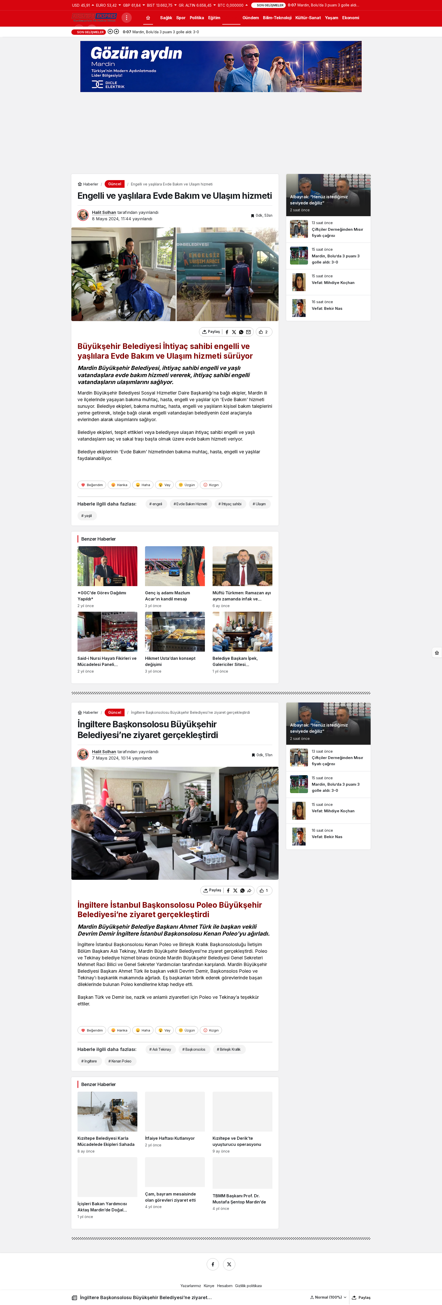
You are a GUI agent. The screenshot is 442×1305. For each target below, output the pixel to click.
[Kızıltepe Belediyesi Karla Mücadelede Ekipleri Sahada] (107, 1122)
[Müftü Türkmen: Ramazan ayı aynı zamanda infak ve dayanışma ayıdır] (242, 577)
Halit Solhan (104, 212)
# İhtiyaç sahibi (229, 504)
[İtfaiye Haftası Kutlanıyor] (175, 1122)
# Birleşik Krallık (229, 1049)
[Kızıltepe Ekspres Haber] (94, 17)
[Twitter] (229, 1264)
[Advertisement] (221, 133)
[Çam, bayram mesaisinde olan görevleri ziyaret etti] (175, 1188)
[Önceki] (110, 32)
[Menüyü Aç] (126, 18)
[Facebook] (213, 1264)
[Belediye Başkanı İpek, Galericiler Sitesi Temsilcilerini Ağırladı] (242, 642)
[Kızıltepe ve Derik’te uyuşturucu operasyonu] (242, 1122)
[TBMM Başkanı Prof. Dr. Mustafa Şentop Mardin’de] (242, 1188)
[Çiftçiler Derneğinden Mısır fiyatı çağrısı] (328, 229)
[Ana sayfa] (148, 17)
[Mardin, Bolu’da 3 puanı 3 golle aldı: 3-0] (328, 256)
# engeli (155, 504)
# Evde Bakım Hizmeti (190, 504)
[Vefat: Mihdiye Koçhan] (328, 282)
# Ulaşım (259, 504)
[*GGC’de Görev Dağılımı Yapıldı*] (107, 577)
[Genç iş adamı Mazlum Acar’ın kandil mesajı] (175, 577)
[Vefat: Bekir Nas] (328, 308)
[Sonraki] (116, 32)
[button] (328, 1297)
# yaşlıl (86, 515)
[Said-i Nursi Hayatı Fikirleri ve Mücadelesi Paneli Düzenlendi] (107, 642)
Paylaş (365, 1297)
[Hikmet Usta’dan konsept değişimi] (175, 642)
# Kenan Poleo (119, 1061)
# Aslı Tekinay (160, 1049)
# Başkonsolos (193, 1049)
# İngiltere (89, 1061)
